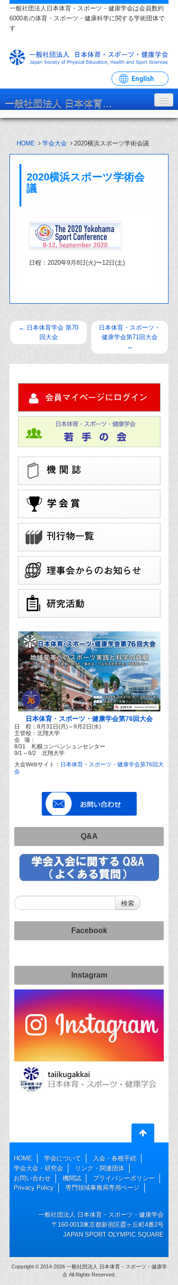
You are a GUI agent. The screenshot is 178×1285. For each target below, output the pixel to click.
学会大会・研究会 (38, 1168)
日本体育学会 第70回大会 (48, 332)
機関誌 (72, 1178)
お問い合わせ (32, 1178)
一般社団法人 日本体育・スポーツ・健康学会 (64, 103)
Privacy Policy (34, 1187)
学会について (62, 1158)
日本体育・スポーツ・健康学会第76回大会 (89, 718)
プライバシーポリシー (124, 1178)
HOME (26, 143)
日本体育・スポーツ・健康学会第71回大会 (129, 337)
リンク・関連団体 (99, 1168)
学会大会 (54, 143)
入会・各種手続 (114, 1158)
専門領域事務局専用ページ (103, 1187)
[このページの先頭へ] (142, 1134)
